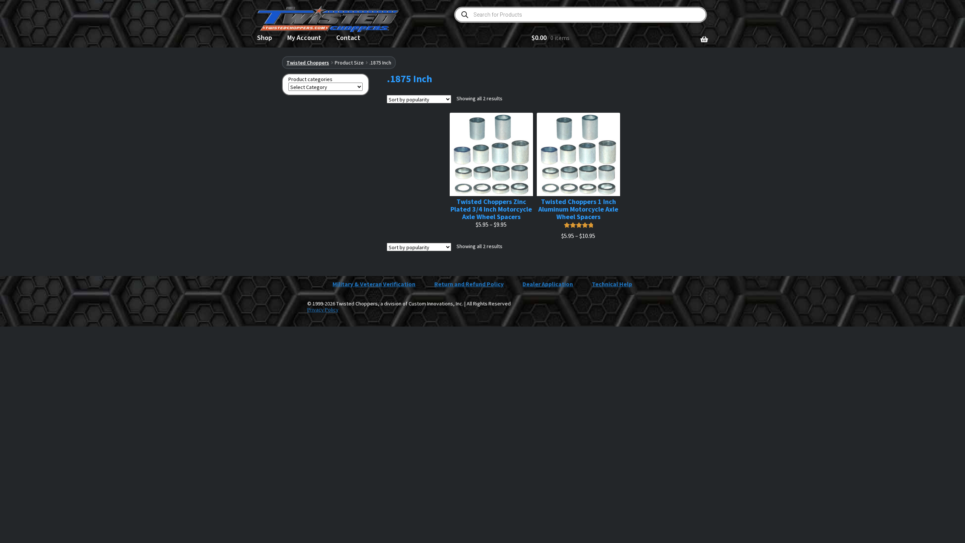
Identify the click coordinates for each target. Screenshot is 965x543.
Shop (264, 37)
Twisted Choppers (307, 62)
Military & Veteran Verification (373, 284)
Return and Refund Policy (469, 284)
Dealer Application (547, 284)
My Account (304, 37)
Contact (348, 37)
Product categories (310, 79)
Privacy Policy (323, 309)
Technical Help (612, 284)
